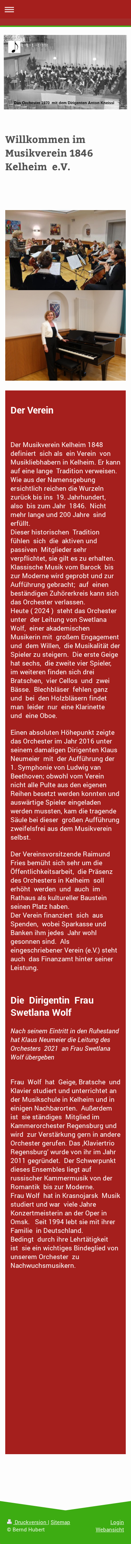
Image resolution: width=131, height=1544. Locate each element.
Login (117, 1521)
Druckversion (30, 1521)
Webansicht (110, 1529)
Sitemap (60, 1521)
